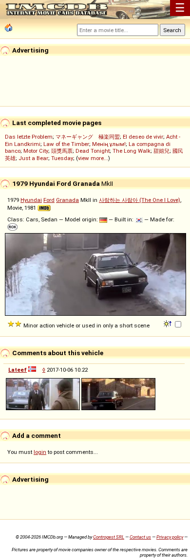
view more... (93, 158)
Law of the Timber (66, 144)
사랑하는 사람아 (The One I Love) (139, 200)
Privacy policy (169, 537)
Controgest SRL (108, 537)
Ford (49, 200)
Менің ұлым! (109, 144)
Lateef (17, 369)
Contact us (140, 537)
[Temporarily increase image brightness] (168, 323)
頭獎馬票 (62, 150)
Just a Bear (33, 158)
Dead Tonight (93, 150)
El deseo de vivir (143, 136)
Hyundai (31, 200)
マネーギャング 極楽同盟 (88, 136)
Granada (67, 200)
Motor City (35, 150)
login (40, 452)
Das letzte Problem (29, 136)
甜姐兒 (161, 150)
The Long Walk (132, 150)
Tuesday (62, 158)
